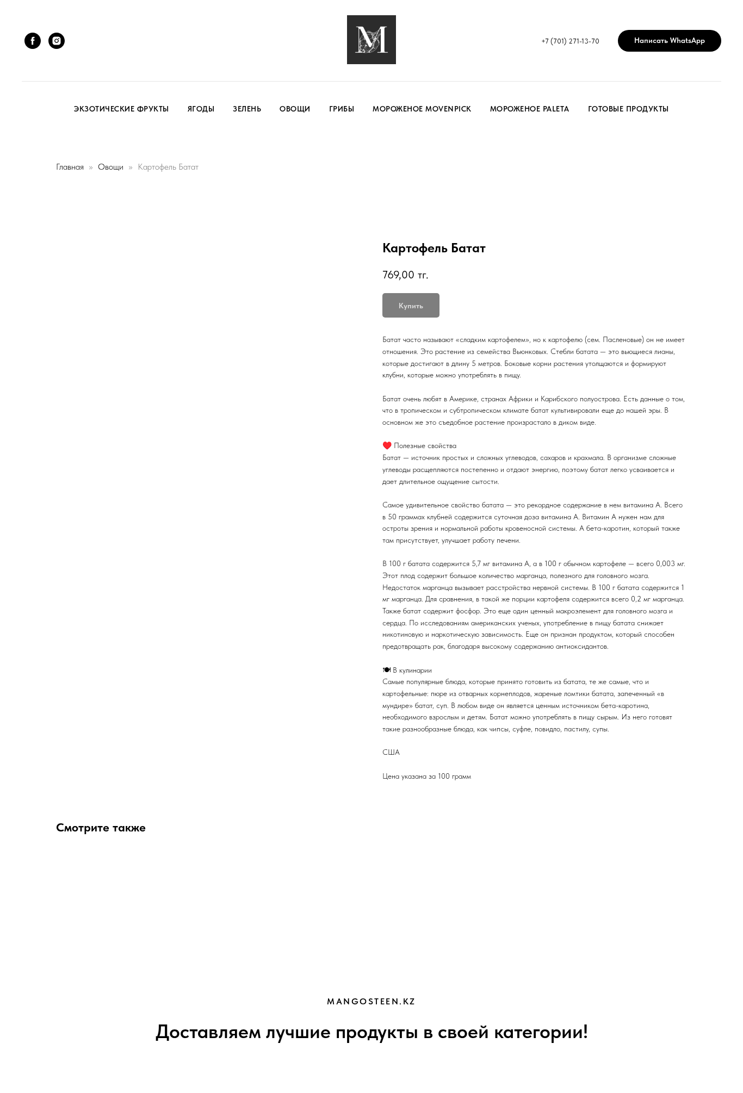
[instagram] (56, 41)
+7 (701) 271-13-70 (570, 41)
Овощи (295, 108)
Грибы (342, 108)
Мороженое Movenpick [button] (422, 108)
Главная (70, 167)
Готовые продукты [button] (628, 108)
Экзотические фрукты (121, 108)
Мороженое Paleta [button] (529, 108)
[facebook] (32, 41)
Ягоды (201, 108)
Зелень (247, 108)
